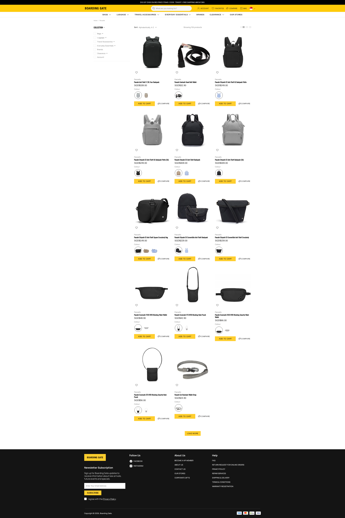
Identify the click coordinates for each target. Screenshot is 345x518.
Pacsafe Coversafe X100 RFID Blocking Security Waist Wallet (232, 316)
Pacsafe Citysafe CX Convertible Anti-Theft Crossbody (232, 237)
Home (95, 20)
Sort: (136, 27)
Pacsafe (137, 79)
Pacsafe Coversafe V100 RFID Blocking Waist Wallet (150, 315)
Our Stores (180, 473)
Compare (165, 104)
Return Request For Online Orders (228, 465)
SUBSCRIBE (93, 492)
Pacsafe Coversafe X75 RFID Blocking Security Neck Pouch (150, 396)
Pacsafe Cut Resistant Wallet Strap (185, 395)
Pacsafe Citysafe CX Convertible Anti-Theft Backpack (191, 237)
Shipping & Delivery (220, 478)
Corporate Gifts (182, 478)
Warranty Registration (222, 486)
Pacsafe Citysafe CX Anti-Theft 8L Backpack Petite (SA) (151, 160)
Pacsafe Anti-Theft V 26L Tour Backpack (146, 82)
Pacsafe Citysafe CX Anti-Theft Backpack (187, 160)
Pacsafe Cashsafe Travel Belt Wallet (185, 82)
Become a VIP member (184, 460)
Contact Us (180, 469)
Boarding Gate (95, 8)
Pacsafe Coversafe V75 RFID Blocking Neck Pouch (190, 315)
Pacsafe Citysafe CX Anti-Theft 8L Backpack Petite (230, 82)
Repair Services (219, 473)
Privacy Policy (109, 499)
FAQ (213, 460)
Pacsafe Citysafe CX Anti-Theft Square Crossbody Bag (151, 237)
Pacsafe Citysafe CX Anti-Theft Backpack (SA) (229, 160)
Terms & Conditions (221, 482)
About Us (179, 465)
